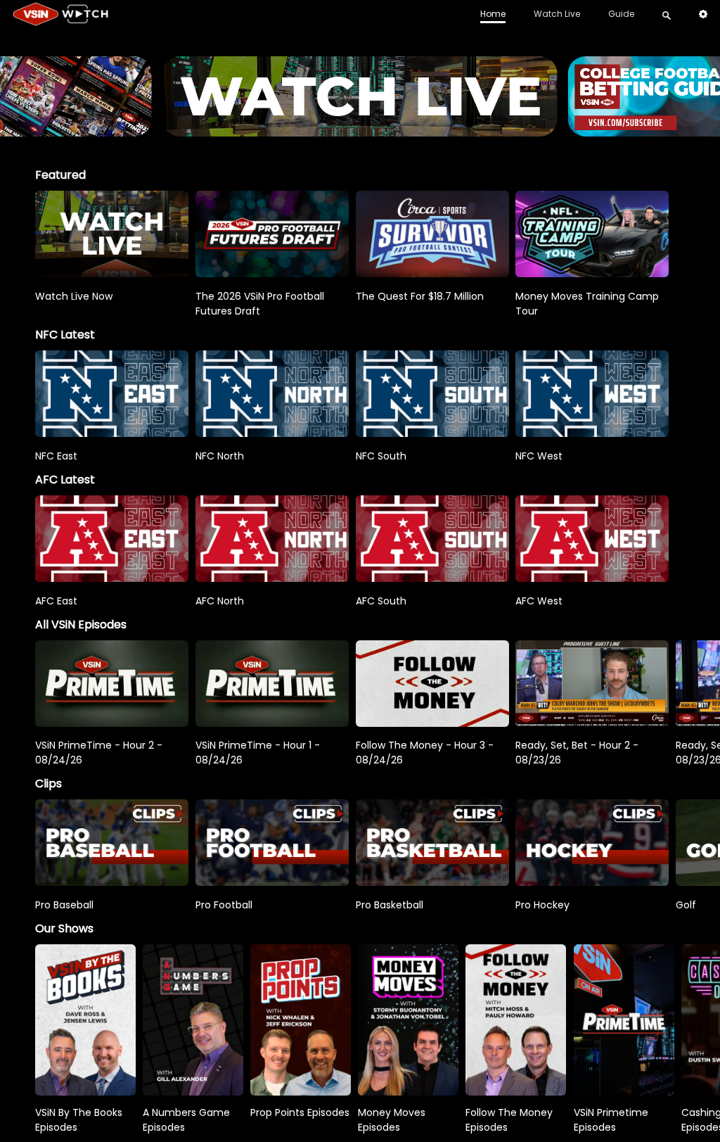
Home (493, 14)
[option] (111, 234)
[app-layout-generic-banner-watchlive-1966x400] (360, 130)
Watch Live (557, 14)
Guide (621, 14)
